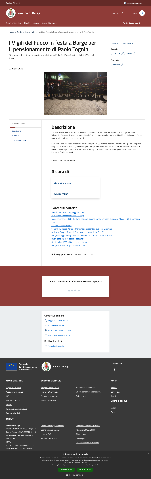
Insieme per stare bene (61, 225)
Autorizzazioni (81, 396)
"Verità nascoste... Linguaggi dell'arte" (68, 212)
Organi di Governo (13, 387)
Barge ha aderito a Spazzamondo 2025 (68, 245)
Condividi (115, 43)
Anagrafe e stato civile (50, 387)
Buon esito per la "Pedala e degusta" (67, 238)
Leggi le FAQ (46, 434)
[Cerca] (142, 13)
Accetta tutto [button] (66, 470)
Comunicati (29, 32)
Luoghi (113, 407)
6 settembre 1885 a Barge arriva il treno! (69, 242)
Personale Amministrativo (16, 408)
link (98, 465)
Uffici (8, 396)
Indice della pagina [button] (18, 123)
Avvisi (113, 396)
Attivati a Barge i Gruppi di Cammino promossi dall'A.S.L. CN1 (78, 232)
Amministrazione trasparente (88, 425)
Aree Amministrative (14, 391)
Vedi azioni (127, 43)
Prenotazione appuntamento (52, 425)
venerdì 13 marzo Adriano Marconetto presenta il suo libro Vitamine (81, 228)
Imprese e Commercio (49, 391)
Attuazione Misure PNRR (86, 429)
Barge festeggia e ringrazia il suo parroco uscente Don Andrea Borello (82, 235)
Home (11, 32)
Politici (9, 404)
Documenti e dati (13, 413)
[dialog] (75, 465)
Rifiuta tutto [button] (85, 470)
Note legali (80, 438)
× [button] (148, 453)
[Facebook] (121, 13)
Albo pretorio (81, 434)
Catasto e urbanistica (49, 396)
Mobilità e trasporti (48, 400)
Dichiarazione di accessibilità (87, 442)
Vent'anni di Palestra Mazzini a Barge (67, 215)
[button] (75, 475)
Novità (19, 32)
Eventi (113, 412)
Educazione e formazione (86, 387)
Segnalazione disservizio (51, 429)
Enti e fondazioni (13, 400)
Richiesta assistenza (49, 438)
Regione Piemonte (13, 3)
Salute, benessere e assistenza (88, 391)
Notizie (114, 387)
